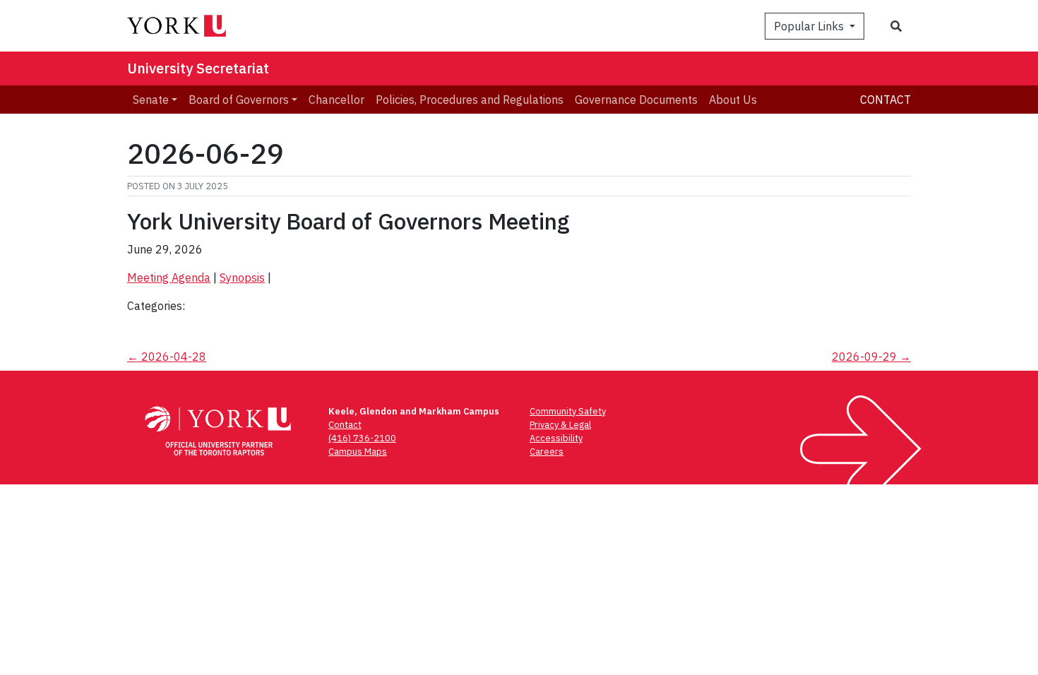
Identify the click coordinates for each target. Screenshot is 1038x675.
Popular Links (810, 26)
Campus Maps (357, 452)
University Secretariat (198, 68)
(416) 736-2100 (362, 438)
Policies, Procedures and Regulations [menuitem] (469, 99)
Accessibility (556, 438)
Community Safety (568, 411)
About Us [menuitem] (733, 99)
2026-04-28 (166, 357)
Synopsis (242, 277)
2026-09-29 (871, 357)
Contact (885, 99)
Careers (546, 452)
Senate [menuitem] (151, 99)
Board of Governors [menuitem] (239, 99)
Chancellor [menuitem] (336, 99)
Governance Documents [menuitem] (636, 99)
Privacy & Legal (560, 425)
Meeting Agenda (168, 277)
